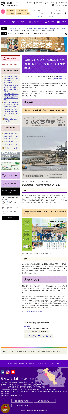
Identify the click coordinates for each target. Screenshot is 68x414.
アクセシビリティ (41, 363)
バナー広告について (54, 363)
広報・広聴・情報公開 (40, 28)
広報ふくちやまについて (10, 70)
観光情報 (51, 22)
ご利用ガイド (39, 2)
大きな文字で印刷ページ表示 (58, 79)
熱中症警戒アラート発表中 (10, 64)
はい (5, 202)
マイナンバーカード (21, 10)
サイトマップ (50, 2)
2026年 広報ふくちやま (11, 133)
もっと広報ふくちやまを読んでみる (32, 311)
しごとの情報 (36, 22)
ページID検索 (57, 10)
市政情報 (63, 22)
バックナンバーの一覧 (11, 148)
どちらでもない (13, 202)
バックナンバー (10, 127)
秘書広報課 (27, 326)
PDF (52, 16)
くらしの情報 (20, 22)
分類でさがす (22, 28)
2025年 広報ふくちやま (11, 136)
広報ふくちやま (53, 28)
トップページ (12, 28)
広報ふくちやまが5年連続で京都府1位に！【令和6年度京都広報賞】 (28, 33)
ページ (47, 16)
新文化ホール (10, 10)
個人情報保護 (30, 363)
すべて (41, 16)
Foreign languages (62, 2)
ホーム (6, 22)
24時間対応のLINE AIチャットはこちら (39, 336)
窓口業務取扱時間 (23, 401)
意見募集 (18, 13)
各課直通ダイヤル (46, 401)
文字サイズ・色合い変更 (61, 5)
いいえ (6, 204)
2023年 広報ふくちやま (11, 141)
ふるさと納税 (10, 13)
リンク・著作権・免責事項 (16, 363)
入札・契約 (26, 13)
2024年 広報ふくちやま (11, 139)
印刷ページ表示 (62, 76)
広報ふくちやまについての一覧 (11, 120)
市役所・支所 (23, 405)
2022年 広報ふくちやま (11, 144)
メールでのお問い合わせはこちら (38, 331)
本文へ (30, 2)
